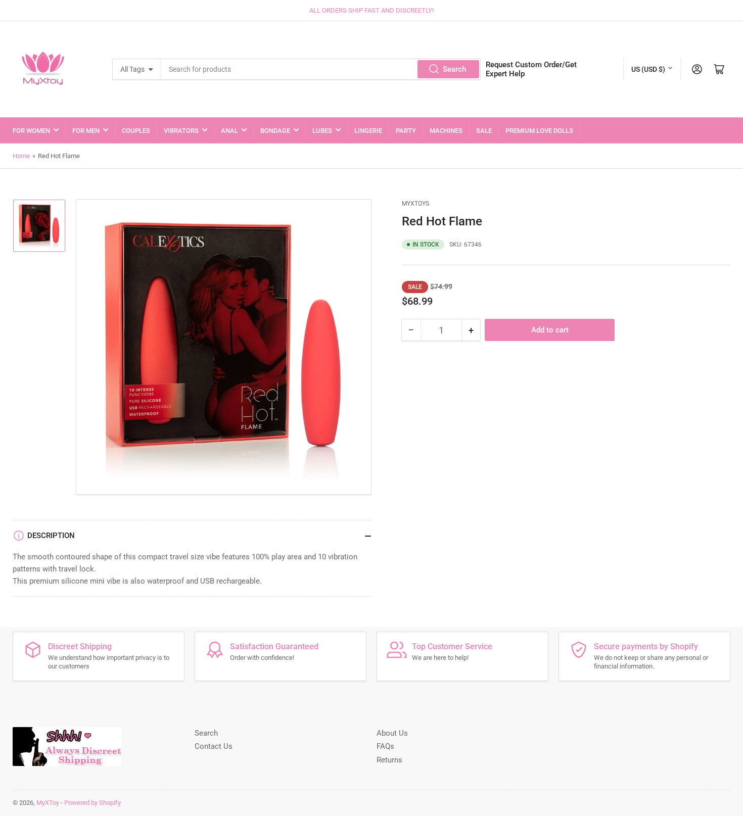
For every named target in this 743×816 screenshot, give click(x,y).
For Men (86, 130)
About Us (392, 733)
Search (454, 69)
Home (21, 156)
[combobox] (321, 69)
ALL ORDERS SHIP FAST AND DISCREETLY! (371, 10)
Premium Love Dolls (539, 130)
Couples (136, 130)
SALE (484, 130)
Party (406, 130)
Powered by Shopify (92, 802)
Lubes (322, 130)
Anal (229, 130)
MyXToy (47, 802)
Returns (389, 759)
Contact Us (214, 746)
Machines (446, 130)
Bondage (275, 130)
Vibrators (181, 130)
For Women (31, 130)
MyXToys (415, 203)
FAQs (385, 746)
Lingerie (368, 130)
